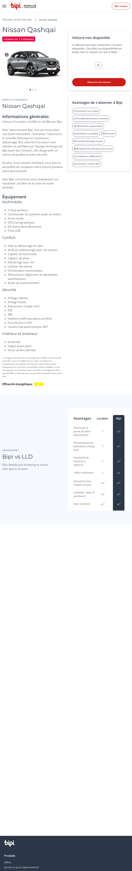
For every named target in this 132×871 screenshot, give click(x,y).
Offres (7, 862)
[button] (30, 89)
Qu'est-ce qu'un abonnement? (21, 867)
